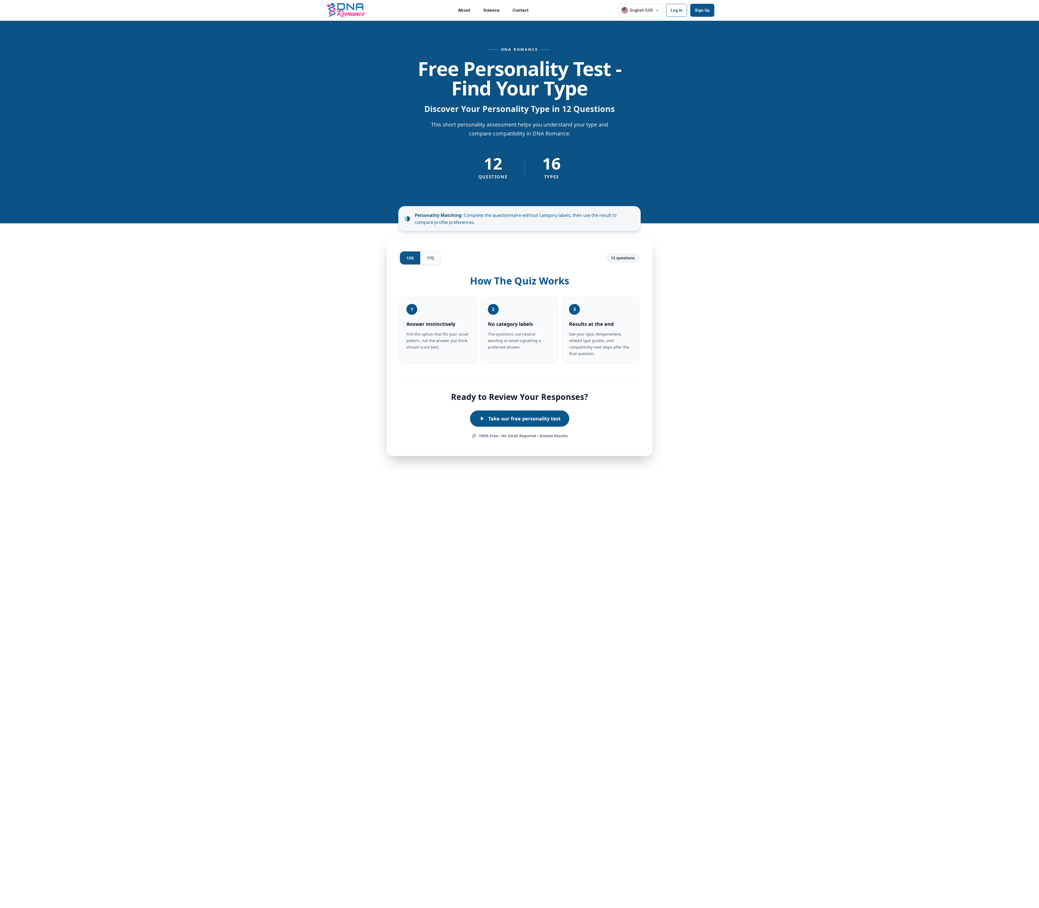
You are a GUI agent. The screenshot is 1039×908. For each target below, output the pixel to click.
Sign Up (702, 10)
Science (491, 10)
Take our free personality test (524, 418)
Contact (520, 10)
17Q (430, 257)
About (464, 10)
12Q (410, 257)
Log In (676, 10)
